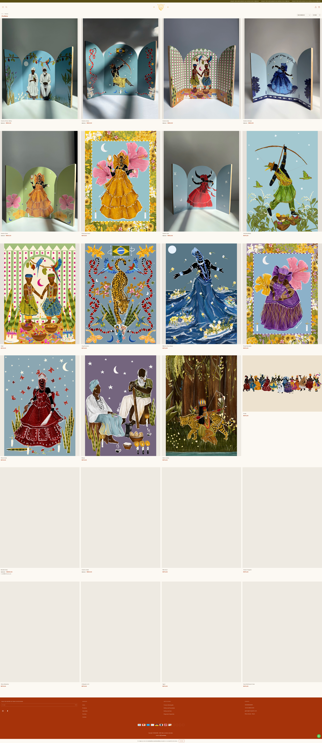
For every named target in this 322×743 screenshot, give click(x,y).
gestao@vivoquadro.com (251, 711)
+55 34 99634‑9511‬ (249, 708)
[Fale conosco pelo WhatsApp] (319, 736)
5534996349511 (249, 705)
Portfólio (84, 714)
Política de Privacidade (169, 708)
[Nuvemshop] (161, 735)
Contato (84, 717)
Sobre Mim (85, 711)
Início (2, 13)
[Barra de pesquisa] (6, 7)
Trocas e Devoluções (168, 705)
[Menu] (3, 7)
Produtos (84, 708)
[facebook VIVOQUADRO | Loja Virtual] (7, 711)
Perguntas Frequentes (169, 714)
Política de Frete (167, 711)
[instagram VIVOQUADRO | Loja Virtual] (3, 711)
